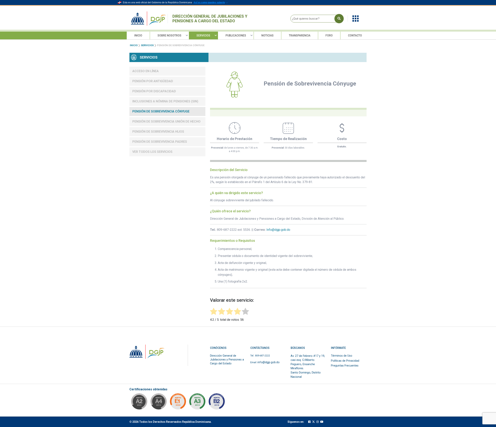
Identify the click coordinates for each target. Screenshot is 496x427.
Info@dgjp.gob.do (278, 230)
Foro (329, 35)
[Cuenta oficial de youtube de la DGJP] (321, 422)
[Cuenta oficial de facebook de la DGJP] (309, 422)
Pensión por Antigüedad (152, 81)
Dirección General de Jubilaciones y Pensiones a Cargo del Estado (209, 18)
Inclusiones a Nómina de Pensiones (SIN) (165, 101)
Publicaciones (236, 35)
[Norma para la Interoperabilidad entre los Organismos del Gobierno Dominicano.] (158, 402)
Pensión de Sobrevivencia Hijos (158, 131)
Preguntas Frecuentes (344, 365)
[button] (355, 18)
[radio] (213, 312)
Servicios (203, 35)
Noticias (267, 35)
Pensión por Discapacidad (154, 91)
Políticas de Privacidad (345, 360)
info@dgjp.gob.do (268, 362)
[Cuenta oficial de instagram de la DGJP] (317, 422)
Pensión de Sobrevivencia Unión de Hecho (166, 121)
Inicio (138, 35)
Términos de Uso (341, 355)
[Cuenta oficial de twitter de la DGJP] (313, 422)
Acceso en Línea (145, 71)
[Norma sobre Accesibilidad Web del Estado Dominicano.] (216, 402)
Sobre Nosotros (169, 35)
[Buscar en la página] (339, 18)
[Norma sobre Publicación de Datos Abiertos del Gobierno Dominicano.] (197, 402)
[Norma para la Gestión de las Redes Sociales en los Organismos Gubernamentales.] (178, 402)
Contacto (355, 35)
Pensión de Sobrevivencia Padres (159, 141)
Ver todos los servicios (152, 152)
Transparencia (299, 35)
